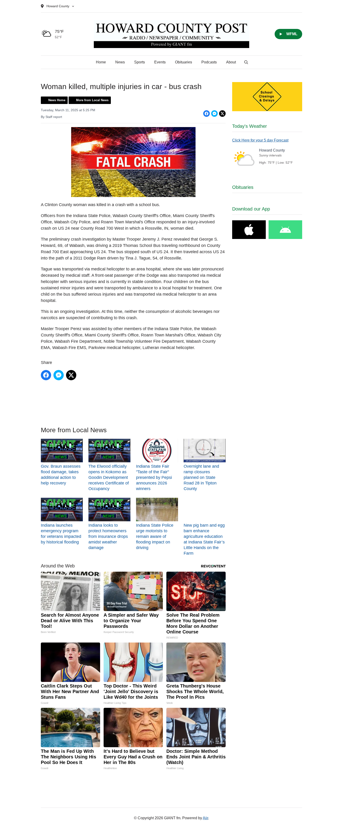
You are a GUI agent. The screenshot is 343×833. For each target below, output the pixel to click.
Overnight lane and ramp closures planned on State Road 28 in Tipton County (201, 477)
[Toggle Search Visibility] (246, 62)
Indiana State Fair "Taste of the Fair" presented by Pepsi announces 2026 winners (154, 477)
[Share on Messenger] (214, 113)
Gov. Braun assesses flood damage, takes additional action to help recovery (60, 474)
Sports (139, 62)
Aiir (205, 818)
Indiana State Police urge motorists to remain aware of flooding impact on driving (154, 536)
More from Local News (92, 100)
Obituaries (183, 62)
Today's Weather (249, 126)
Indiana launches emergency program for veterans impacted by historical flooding (61, 533)
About (231, 62)
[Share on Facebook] (206, 113)
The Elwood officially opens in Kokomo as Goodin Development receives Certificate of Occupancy (108, 477)
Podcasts (209, 62)
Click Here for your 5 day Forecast (260, 140)
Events (160, 62)
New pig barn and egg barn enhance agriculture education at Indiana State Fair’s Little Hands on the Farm (204, 539)
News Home (56, 100)
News (120, 62)
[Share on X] (222, 113)
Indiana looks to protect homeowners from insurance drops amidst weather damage (108, 536)
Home (101, 62)
